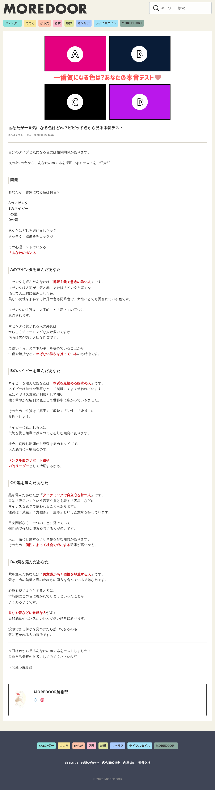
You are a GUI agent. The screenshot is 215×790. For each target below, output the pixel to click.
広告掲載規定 (111, 763)
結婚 (69, 23)
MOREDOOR (113, 779)
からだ (44, 23)
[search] (156, 8)
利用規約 (129, 763)
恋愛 (58, 23)
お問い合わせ (90, 763)
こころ (30, 23)
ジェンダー (12, 23)
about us (71, 763)
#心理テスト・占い (19, 135)
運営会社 (144, 763)
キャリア (84, 23)
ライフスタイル (106, 23)
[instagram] (42, 700)
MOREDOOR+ (132, 23)
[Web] (35, 700)
